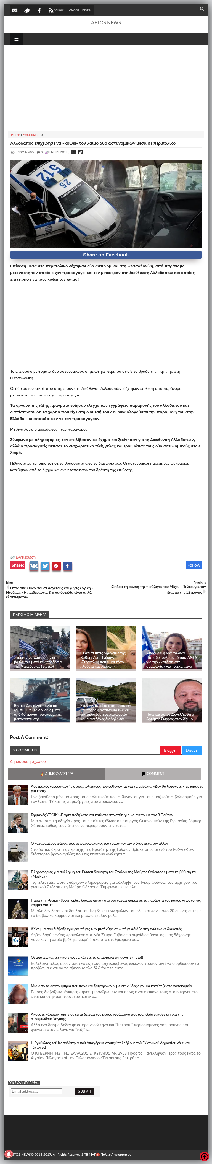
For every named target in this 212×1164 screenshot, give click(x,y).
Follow (193, 565)
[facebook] (39, 10)
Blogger (170, 751)
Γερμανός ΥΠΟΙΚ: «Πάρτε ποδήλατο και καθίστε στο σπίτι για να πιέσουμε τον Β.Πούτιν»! (103, 815)
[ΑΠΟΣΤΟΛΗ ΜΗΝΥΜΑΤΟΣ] (15, 10)
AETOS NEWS (106, 22)
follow (58, 10)
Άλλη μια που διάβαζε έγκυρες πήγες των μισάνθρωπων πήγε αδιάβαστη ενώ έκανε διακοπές (106, 929)
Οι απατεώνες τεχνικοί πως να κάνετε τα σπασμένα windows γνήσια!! (87, 958)
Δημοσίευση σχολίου (28, 762)
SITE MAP (88, 1154)
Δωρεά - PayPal (80, 10)
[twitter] (27, 10)
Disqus (191, 751)
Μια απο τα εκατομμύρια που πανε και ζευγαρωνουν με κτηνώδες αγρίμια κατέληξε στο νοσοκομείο (111, 986)
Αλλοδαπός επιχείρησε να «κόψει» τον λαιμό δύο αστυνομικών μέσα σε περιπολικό (93, 143)
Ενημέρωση (26, 557)
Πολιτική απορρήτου (115, 1154)
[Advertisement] (106, 87)
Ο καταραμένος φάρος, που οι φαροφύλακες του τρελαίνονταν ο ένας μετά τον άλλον (100, 844)
